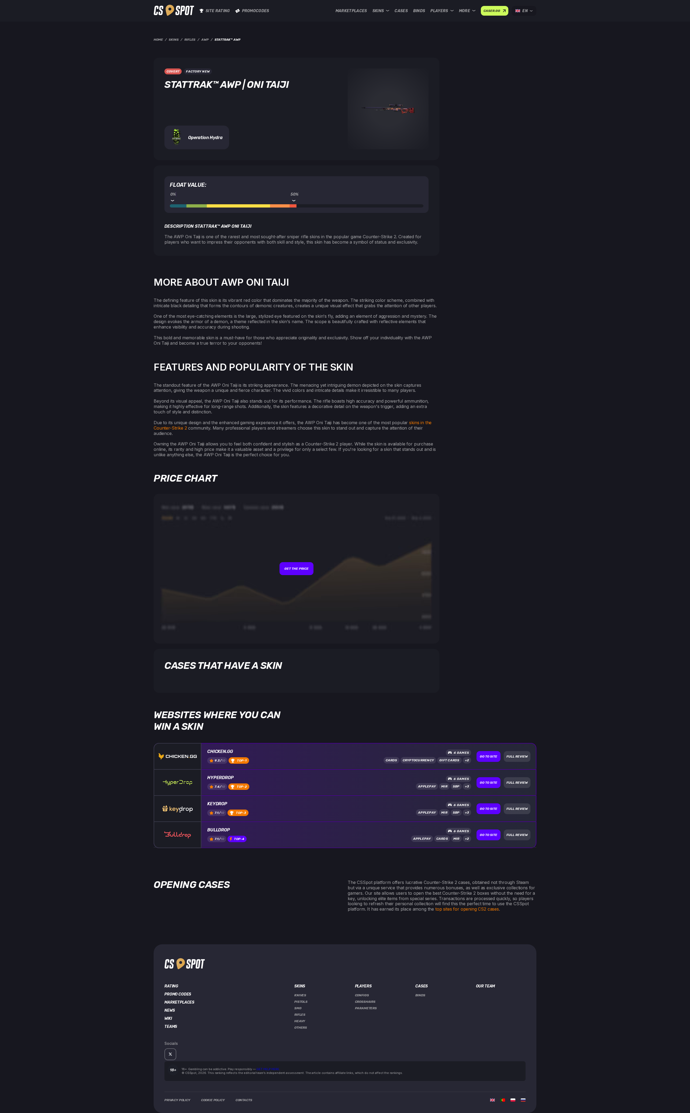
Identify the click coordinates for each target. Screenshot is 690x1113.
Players (439, 11)
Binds (419, 11)
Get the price (296, 569)
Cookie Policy (213, 1100)
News (169, 1010)
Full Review (517, 756)
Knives (300, 995)
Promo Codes (177, 994)
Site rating (218, 11)
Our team (485, 986)
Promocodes (255, 11)
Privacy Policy (177, 1100)
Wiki (168, 1019)
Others (300, 1027)
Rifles (299, 1014)
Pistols (301, 1001)
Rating (171, 986)
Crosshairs (365, 1001)
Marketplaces (351, 11)
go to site (488, 756)
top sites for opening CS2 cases (467, 909)
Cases (401, 11)
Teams (170, 1027)
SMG (298, 1008)
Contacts (244, 1100)
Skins (378, 11)
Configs (362, 995)
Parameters (366, 1008)
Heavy (299, 1021)
